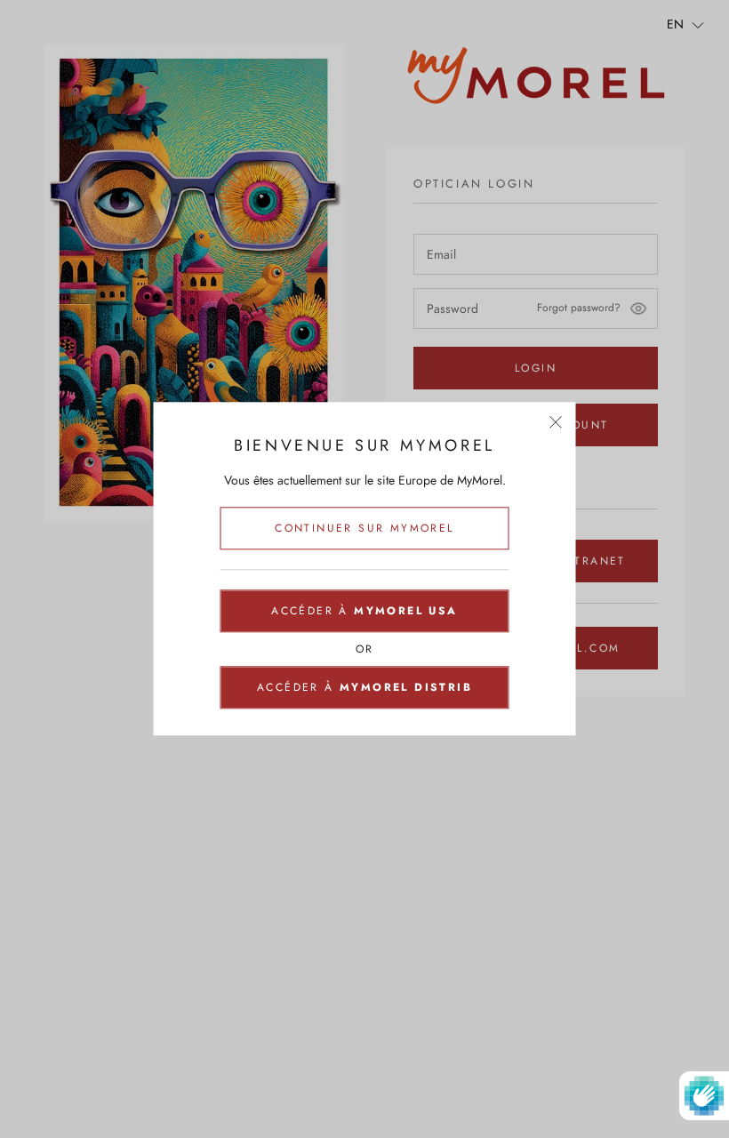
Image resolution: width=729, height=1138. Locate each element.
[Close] (556, 422)
